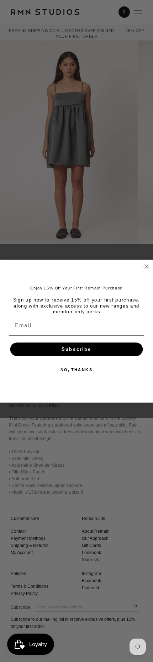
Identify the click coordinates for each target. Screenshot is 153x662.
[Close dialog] (146, 266)
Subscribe (76, 349)
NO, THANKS (76, 369)
